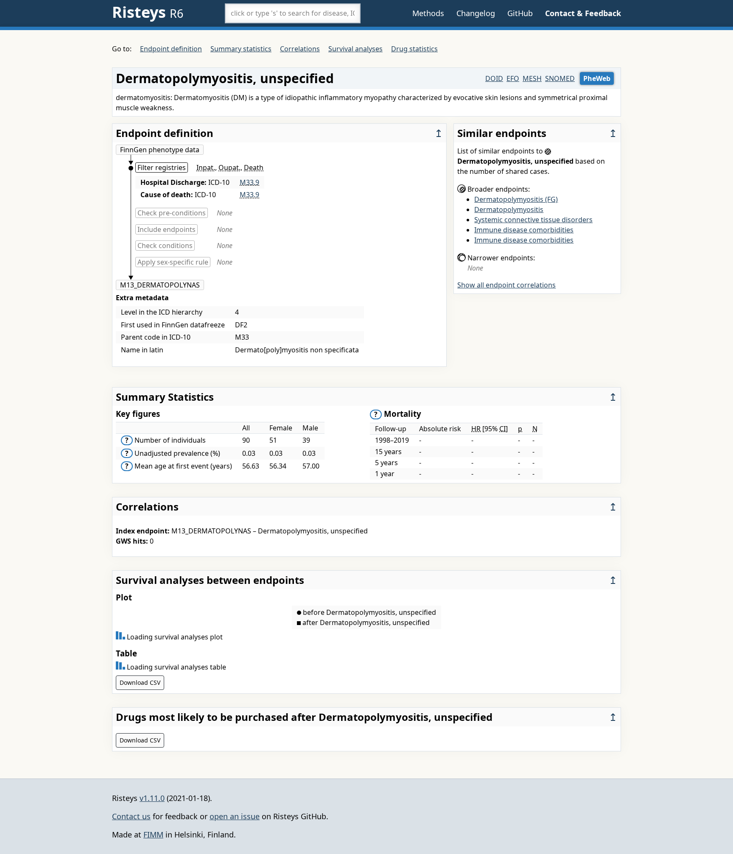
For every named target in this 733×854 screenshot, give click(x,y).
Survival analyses (355, 48)
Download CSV (140, 682)
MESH (532, 78)
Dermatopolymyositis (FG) (516, 199)
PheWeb (596, 78)
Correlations (300, 48)
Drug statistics (414, 48)
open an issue (235, 816)
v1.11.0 (152, 798)
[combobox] (293, 13)
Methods (428, 13)
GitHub (520, 13)
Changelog (475, 13)
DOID (494, 78)
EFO (512, 78)
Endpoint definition (171, 48)
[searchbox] (293, 13)
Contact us (131, 816)
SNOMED (560, 78)
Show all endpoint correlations (506, 285)
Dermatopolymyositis (508, 209)
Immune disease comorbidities (524, 229)
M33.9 (249, 182)
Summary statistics (240, 48)
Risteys (147, 12)
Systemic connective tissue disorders (533, 219)
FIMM (153, 834)
